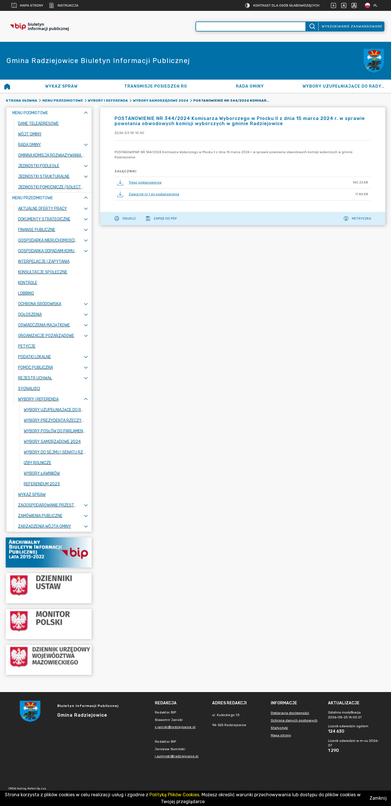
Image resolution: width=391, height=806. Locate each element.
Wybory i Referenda (108, 100)
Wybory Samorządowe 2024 (160, 100)
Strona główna (21, 100)
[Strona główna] (7, 86)
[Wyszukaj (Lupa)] (311, 26)
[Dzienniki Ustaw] (49, 588)
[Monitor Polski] (49, 624)
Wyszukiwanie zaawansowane (352, 26)
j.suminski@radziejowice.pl (177, 756)
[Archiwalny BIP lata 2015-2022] (49, 552)
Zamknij (378, 798)
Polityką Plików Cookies (174, 794)
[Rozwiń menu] (86, 144)
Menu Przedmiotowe (62, 100)
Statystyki (279, 728)
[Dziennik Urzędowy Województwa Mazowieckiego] (49, 660)
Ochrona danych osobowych (294, 720)
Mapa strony (31, 5)
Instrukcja (68, 5)
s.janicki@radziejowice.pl (175, 727)
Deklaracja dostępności (290, 713)
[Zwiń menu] (86, 113)
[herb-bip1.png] (373, 61)
